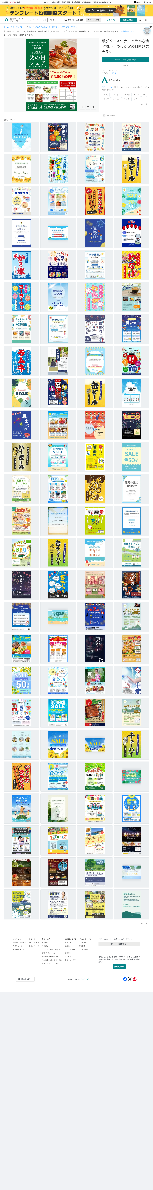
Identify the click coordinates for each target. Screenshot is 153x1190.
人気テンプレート (19, 946)
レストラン (116, 95)
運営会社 (45, 943)
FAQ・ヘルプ (34, 943)
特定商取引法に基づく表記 (52, 960)
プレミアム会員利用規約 (51, 949)
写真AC (68, 946)
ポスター (114, 73)
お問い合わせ (34, 946)
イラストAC (69, 943)
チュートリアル (18, 949)
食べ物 (127, 95)
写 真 (106, 95)
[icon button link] (140, 20)
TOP (104, 87)
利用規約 (45, 946)
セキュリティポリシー (50, 963)
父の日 (126, 99)
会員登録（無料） (128, 31)
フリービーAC (70, 960)
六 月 (135, 99)
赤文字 (106, 99)
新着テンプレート (19, 943)
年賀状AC (68, 956)
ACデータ (83, 943)
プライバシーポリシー (50, 953)
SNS (137, 2)
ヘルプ (148, 2)
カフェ (136, 95)
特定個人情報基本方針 (50, 956)
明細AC (82, 946)
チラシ (110, 87)
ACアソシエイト (85, 949)
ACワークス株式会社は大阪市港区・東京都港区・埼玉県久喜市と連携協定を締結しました (78, 2)
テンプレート (55, 20)
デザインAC (84, 979)
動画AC (68, 953)
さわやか (116, 99)
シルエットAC (70, 949)
